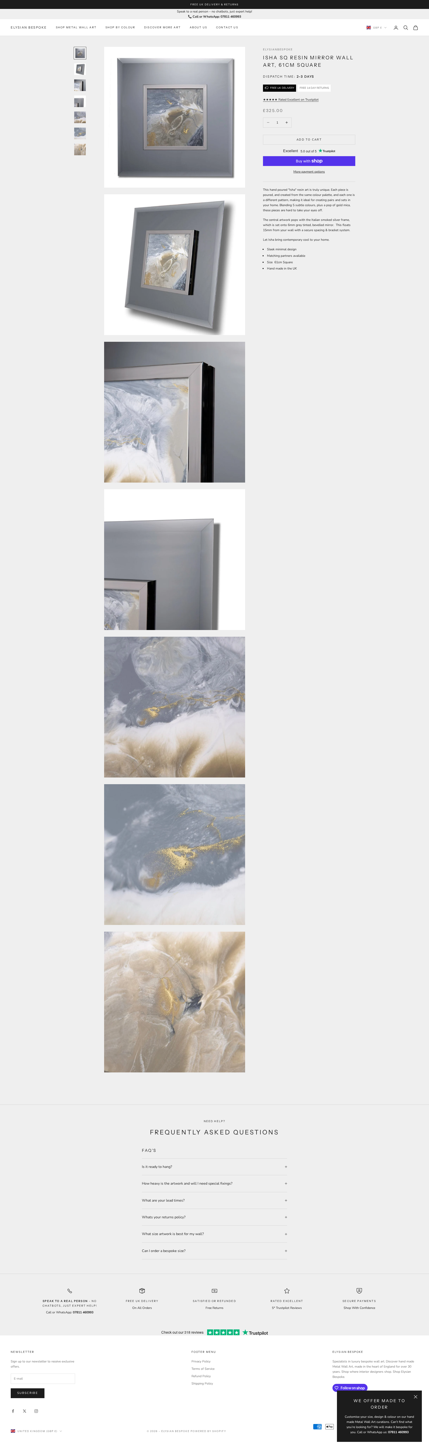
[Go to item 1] (80, 53)
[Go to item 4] (80, 101)
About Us (198, 27)
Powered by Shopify (208, 1431)
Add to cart (309, 139)
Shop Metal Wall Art (76, 27)
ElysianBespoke (278, 49)
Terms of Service (202, 1369)
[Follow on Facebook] (13, 1411)
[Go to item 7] (80, 149)
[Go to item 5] (80, 117)
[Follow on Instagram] (36, 1411)
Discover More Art (162, 27)
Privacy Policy (200, 1361)
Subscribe (27, 1393)
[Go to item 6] (80, 133)
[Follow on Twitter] (24, 1411)
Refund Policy (201, 1376)
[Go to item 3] (80, 85)
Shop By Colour (120, 27)
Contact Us (227, 27)
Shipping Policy (202, 1383)
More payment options (309, 172)
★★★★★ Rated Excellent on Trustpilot (291, 99)
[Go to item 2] (80, 69)
